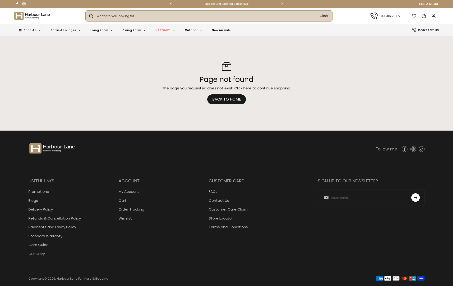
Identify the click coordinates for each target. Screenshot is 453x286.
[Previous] (171, 3)
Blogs (33, 200)
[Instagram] (24, 4)
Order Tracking (131, 209)
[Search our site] (91, 16)
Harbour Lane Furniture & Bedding (82, 278)
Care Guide (38, 244)
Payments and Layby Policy (52, 226)
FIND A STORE (429, 4)
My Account (129, 191)
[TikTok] (422, 149)
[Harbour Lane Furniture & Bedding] (32, 16)
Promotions (38, 191)
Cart (123, 200)
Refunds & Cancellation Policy (54, 218)
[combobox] (206, 16)
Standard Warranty (45, 235)
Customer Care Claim (228, 209)
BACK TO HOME (226, 99)
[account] (433, 15)
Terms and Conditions (228, 226)
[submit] (415, 197)
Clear (324, 15)
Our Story (36, 253)
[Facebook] (17, 4)
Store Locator (221, 218)
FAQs (213, 191)
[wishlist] (414, 15)
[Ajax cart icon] (423, 15)
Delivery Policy (40, 209)
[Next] (281, 3)
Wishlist (125, 218)
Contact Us (219, 200)
